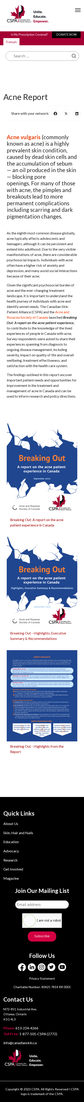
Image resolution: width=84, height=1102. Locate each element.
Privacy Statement (42, 978)
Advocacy (11, 851)
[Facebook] (55, 113)
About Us (10, 823)
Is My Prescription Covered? (29, 34)
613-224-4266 (21, 1028)
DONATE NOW (66, 34)
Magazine (11, 878)
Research (10, 860)
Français (11, 42)
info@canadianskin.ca (20, 1043)
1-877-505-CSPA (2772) (30, 1034)
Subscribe (42, 936)
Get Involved (13, 869)
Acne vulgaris (24, 137)
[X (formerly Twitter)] (66, 113)
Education (11, 842)
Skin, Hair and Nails (18, 833)
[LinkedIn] (77, 113)
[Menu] (78, 14)
